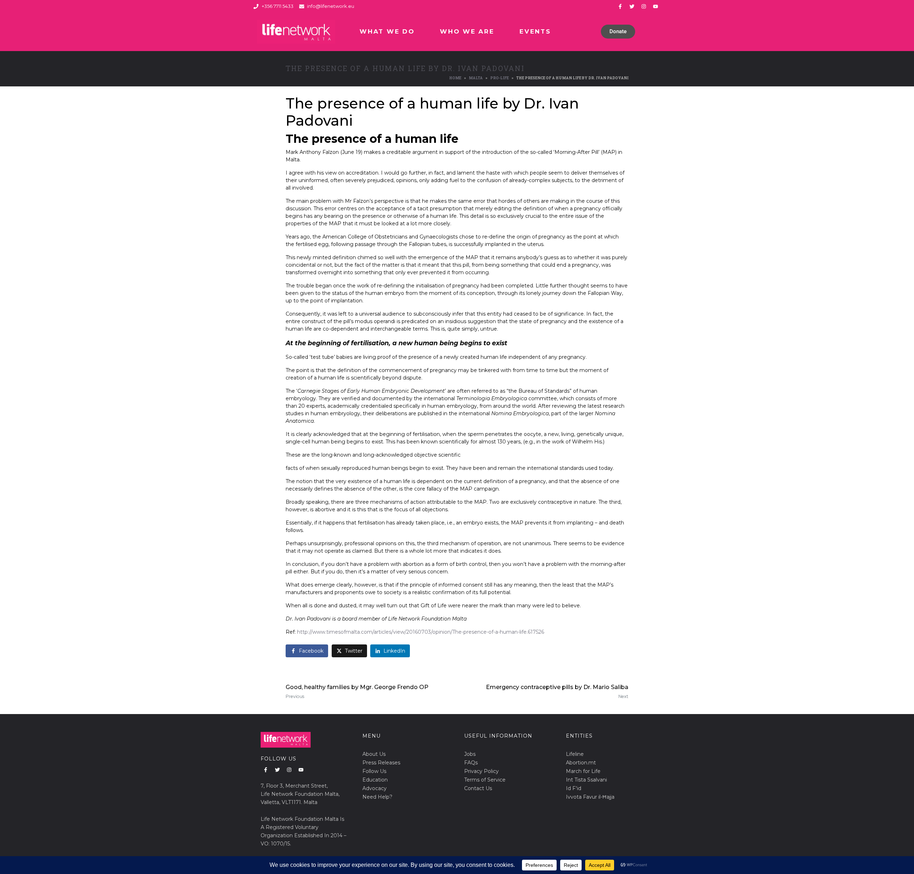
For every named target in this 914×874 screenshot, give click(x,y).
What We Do (387, 31)
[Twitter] (632, 6)
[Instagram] (644, 6)
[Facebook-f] (620, 6)
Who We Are (467, 31)
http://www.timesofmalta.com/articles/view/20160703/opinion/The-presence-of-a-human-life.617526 (420, 632)
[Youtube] (656, 6)
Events (535, 31)
